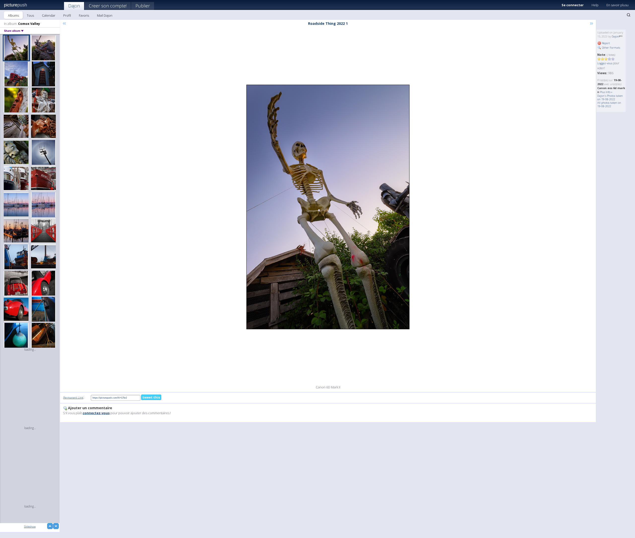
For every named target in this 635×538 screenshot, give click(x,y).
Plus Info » (606, 92)
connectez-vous (96, 413)
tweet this (151, 397)
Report (605, 43)
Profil (67, 15)
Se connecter (573, 5)
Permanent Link (73, 397)
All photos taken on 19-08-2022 (609, 104)
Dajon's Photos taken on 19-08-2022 (610, 97)
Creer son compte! (108, 6)
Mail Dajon (104, 15)
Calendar (48, 15)
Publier (142, 6)
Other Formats (610, 47)
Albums (13, 15)
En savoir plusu (617, 5)
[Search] (629, 15)
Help (595, 5)
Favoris (84, 15)
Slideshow (30, 526)
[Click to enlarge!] (328, 207)
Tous (30, 15)
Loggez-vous (604, 63)
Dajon (74, 6)
